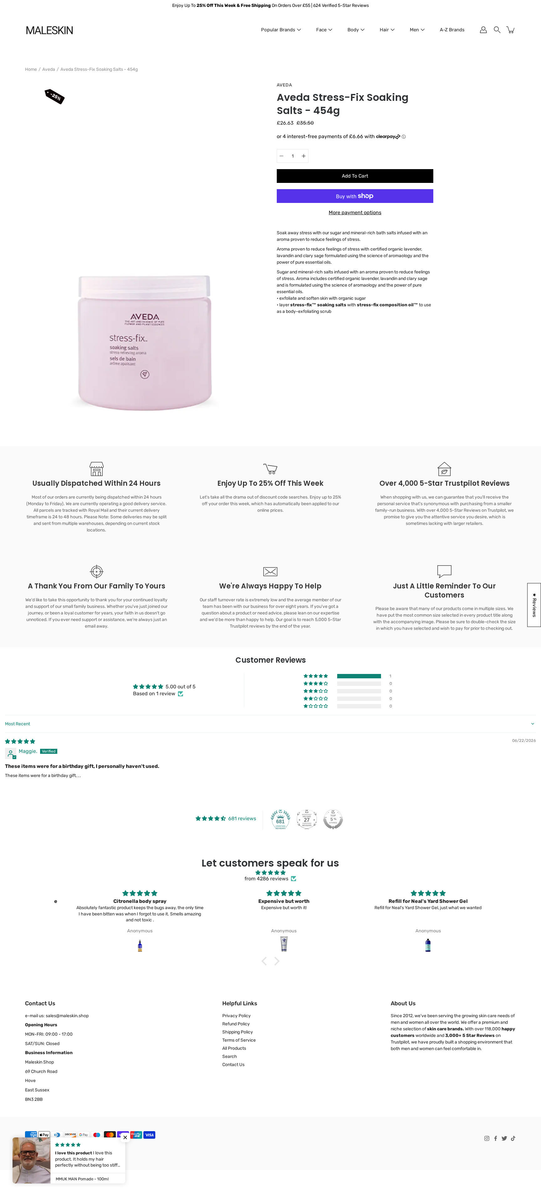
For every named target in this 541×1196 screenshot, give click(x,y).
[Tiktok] (513, 1138)
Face (321, 30)
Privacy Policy (236, 1015)
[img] (20, 741)
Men (414, 30)
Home (31, 69)
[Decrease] (281, 156)
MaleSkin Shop (52, 1147)
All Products (234, 1048)
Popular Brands (278, 30)
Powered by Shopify (43, 1153)
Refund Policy (236, 1024)
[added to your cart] (511, 30)
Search (229, 1056)
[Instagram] (487, 1138)
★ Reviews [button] (534, 605)
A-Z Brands (452, 30)
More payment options (355, 212)
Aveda (48, 69)
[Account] (483, 30)
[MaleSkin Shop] (49, 29)
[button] (316, 676)
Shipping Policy (237, 1032)
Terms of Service (239, 1040)
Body (353, 30)
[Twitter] (504, 1138)
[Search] (497, 30)
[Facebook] (495, 1138)
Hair (384, 30)
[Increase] (303, 156)
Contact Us (233, 1064)
